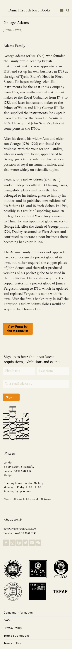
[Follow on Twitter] (25, 543)
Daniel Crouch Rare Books (29, 10)
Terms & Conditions (17, 635)
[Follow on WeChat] (38, 543)
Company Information (18, 612)
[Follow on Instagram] (13, 543)
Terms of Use (12, 643)
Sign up (11, 397)
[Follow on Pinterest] (19, 543)
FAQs (7, 620)
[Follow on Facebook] (6, 543)
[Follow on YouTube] (32, 543)
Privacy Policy (13, 628)
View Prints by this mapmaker (17, 328)
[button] (61, 10)
